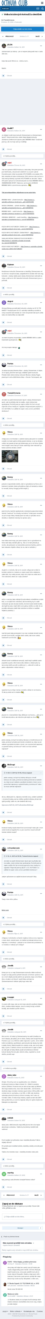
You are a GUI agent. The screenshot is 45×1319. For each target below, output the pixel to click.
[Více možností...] (41, 46)
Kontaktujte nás (29, 1311)
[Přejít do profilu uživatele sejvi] (4, 164)
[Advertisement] (22, 103)
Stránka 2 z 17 (24, 36)
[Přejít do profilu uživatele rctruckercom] (4, 849)
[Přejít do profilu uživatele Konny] (4, 478)
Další (38, 36)
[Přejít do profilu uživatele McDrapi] (4, 766)
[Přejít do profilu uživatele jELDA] (4, 46)
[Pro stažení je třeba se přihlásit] (10, 456)
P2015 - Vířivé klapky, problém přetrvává (22, 1262)
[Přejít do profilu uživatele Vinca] (4, 433)
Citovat (9, 75)
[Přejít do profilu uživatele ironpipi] (4, 998)
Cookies (40, 1311)
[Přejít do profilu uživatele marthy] (4, 1174)
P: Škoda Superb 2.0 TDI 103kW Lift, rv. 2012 (23, 1283)
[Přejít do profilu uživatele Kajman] (4, 266)
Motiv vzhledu (15, 1311)
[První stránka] (2, 36)
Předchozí (9, 36)
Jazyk (4, 1311)
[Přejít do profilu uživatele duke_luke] (4, 1076)
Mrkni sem (5, 910)
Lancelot (13, 1285)
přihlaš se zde (11, 1208)
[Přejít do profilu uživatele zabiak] (4, 1119)
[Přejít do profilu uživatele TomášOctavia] (4, 394)
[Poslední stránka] (42, 36)
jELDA (9, 45)
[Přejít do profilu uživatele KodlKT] (4, 129)
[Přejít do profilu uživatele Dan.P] (5, 1263)
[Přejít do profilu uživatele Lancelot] (5, 1284)
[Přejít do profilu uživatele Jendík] (4, 967)
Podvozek (18, 22)
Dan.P (12, 1264)
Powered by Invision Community (22, 1316)
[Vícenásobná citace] (3, 75)
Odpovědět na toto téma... (15, 1217)
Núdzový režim (13, 1294)
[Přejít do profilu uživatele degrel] (4, 302)
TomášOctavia (9, 20)
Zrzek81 (12, 1296)
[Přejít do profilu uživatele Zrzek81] (5, 1295)
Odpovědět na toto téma (22, 29)
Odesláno (16, 47)
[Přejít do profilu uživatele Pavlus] (4, 365)
